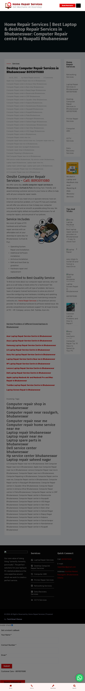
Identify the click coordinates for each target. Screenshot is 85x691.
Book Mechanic (67, 5)
